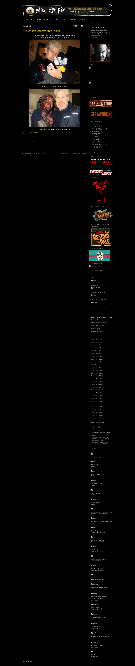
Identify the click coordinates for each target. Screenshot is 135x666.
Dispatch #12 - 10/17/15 (97, 387)
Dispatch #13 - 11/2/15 (97, 384)
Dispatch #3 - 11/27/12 (97, 412)
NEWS (39, 19)
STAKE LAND (95, 139)
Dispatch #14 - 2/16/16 (97, 381)
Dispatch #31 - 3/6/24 (96, 339)
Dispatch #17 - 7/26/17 (97, 373)
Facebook (92, 19)
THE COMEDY (96, 138)
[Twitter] (78, 26)
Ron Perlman (32, 132)
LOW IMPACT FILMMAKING (99, 299)
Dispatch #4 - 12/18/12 (97, 409)
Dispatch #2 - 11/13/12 (97, 415)
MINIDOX (93, 108)
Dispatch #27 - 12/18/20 (97, 350)
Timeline (73, 19)
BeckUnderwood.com (96, 263)
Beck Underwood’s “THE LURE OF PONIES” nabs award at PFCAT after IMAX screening (101, 439)
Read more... (94, 37)
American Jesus (95, 328)
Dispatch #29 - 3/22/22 (97, 345)
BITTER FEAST (96, 141)
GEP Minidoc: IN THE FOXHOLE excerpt (35, 153)
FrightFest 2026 (96, 430)
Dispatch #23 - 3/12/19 (97, 362)
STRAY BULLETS (97, 130)
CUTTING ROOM (95, 167)
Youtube (100, 19)
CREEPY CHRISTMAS (97, 248)
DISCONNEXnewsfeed (97, 331)
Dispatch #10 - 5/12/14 (97, 392)
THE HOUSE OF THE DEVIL (100, 144)
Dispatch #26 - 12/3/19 (97, 353)
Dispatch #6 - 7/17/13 (96, 404)
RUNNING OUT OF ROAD (98, 292)
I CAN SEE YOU (96, 146)
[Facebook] (74, 26)
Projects (47, 19)
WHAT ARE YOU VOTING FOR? (100, 307)
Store (64, 19)
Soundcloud (108, 19)
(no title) (94, 435)
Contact (83, 19)
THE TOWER (94, 156)
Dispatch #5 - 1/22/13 (96, 407)
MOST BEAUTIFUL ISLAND (99, 128)
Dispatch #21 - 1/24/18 (97, 367)
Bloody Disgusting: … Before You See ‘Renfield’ (72, 153)
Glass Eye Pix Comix (97, 270)
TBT (37, 132)
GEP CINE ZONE (96, 98)
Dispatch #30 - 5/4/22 (96, 342)
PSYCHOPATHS (96, 126)
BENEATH (95, 136)
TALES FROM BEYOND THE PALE (100, 206)
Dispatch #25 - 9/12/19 (97, 356)
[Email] (83, 26)
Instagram (104, 19)
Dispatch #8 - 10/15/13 (97, 398)
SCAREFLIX (94, 178)
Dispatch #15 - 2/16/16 (97, 378)
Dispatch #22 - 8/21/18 (97, 364)
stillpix (92, 277)
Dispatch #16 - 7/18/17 (97, 376)
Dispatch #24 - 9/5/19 (96, 359)
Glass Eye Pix (28, 19)
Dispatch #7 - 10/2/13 (96, 401)
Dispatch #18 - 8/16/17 (97, 370)
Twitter (96, 19)
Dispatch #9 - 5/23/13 (96, 395)
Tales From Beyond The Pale (99, 322)
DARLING (94, 134)
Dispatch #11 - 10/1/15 (97, 390)
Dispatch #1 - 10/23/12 (97, 418)
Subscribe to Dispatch (97, 422)
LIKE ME (94, 125)
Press (57, 19)
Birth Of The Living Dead (97, 325)
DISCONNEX (94, 285)
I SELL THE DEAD (97, 148)
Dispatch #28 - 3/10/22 (97, 348)
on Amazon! (98, 598)
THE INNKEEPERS (97, 143)
